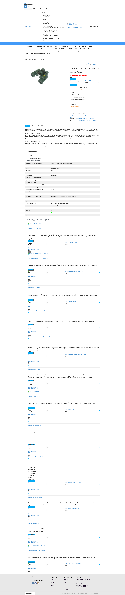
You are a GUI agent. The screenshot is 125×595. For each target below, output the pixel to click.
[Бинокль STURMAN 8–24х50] (64, 364)
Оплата (35, 43)
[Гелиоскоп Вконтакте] (33, 583)
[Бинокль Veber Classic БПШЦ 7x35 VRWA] (64, 545)
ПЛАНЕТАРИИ (93, 51)
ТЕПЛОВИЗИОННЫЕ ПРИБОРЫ (49, 51)
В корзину (31, 241)
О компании (29, 43)
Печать (87, 115)
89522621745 (71, 23)
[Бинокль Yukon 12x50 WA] (64, 518)
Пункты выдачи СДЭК (75, 106)
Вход (90, 8)
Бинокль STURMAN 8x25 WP (70, 409)
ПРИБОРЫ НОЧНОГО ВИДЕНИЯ (33, 51)
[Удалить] (98, 82)
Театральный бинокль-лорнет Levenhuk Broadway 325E (76, 354)
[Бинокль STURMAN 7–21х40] (47, 76)
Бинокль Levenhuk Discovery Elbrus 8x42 (72, 325)
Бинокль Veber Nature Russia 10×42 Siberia (73, 482)
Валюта (96, 8)
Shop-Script (28, 8)
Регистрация (84, 8)
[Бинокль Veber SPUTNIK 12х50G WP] (64, 492)
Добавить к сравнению (75, 117)
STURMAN (94, 64)
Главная (27, 56)
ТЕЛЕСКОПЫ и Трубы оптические (33, 46)
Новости (36, 8)
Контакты (61, 43)
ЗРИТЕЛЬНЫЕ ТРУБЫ (48, 46)
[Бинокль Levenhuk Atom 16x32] (64, 223)
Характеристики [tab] (41, 125)
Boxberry (72, 110)
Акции (42, 8)
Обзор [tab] (27, 125)
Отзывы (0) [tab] (33, 125)
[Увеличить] (28, 224)
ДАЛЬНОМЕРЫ (61, 51)
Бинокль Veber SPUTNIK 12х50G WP (72, 508)
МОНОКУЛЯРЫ (65, 46)
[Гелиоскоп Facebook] (35, 583)
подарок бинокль (89, 120)
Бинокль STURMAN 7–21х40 (90, 80)
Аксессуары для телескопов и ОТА (78, 46)
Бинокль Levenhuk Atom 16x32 (71, 242)
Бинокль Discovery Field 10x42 (70, 301)
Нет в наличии (31, 407)
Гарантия (41, 43)
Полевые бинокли (90, 118)
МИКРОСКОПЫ (92, 46)
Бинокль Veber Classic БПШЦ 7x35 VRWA (73, 563)
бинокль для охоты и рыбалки (80, 121)
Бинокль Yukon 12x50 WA (70, 535)
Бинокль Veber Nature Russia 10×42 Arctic (73, 445)
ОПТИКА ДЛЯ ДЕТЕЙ (84, 48)
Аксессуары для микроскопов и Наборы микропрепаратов (39, 48)
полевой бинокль (75, 120)
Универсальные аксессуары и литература (35, 53)
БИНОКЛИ (57, 46)
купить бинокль (82, 120)
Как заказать (48, 43)
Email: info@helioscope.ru (81, 586)
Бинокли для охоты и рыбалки (42, 56)
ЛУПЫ (68, 51)
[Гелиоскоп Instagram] (38, 583)
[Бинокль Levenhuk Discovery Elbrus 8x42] (64, 310)
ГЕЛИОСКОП (88, 63)
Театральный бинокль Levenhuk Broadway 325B (74, 271)
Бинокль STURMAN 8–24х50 (70, 381)
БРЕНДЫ (49, 53)
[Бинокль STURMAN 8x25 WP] (64, 391)
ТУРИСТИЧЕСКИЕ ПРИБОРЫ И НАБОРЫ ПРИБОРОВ (66, 48)
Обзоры (48, 8)
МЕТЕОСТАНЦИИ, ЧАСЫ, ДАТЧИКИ (80, 51)
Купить (72, 78)
